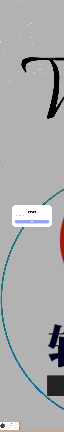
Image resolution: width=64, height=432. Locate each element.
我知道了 (32, 221)
